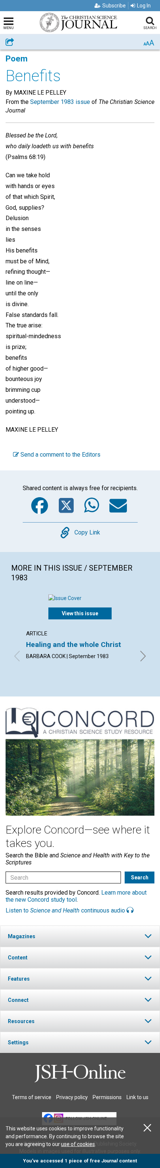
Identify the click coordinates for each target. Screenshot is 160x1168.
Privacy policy (72, 1097)
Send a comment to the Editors (59, 454)
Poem (17, 58)
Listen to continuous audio (66, 910)
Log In (144, 6)
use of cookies (78, 1144)
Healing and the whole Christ (73, 644)
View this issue (80, 613)
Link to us (137, 1097)
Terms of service (31, 1097)
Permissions (107, 1097)
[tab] (80, 936)
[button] (80, 936)
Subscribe (114, 6)
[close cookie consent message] (147, 1128)
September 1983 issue (60, 101)
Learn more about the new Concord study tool (76, 896)
